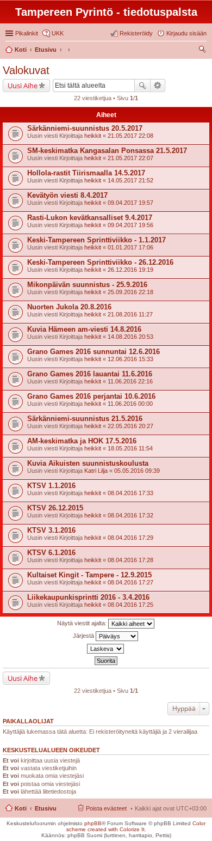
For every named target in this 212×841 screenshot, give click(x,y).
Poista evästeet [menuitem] (106, 808)
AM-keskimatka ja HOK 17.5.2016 (81, 441)
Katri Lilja (96, 470)
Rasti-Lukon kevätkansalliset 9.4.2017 (89, 218)
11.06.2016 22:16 (130, 381)
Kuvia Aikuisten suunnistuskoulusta (87, 463)
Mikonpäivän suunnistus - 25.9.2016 (87, 285)
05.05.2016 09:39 (137, 470)
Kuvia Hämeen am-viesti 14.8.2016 (84, 329)
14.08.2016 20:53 (130, 336)
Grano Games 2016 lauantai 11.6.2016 (89, 374)
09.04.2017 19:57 (130, 202)
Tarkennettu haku (158, 85)
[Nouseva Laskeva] (106, 649)
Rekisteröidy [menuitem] (136, 33)
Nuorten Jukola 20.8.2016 (69, 307)
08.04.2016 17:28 (130, 560)
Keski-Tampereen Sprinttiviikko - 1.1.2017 (96, 240)
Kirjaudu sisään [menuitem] (186, 33)
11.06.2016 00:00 (130, 403)
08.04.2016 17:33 (130, 493)
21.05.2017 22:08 (130, 135)
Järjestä (84, 635)
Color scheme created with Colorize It (136, 826)
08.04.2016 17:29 (130, 537)
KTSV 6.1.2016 (51, 553)
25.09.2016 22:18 (130, 292)
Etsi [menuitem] (204, 50)
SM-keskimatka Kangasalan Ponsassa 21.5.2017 (107, 151)
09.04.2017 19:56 (130, 225)
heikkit (92, 135)
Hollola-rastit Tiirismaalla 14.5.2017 (86, 173)
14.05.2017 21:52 (130, 180)
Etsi (142, 85)
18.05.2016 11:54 (130, 448)
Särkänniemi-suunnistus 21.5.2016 (84, 419)
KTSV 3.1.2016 (51, 530)
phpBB (93, 823)
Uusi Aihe (23, 85)
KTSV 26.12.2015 (55, 508)
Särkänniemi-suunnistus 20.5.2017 (84, 128)
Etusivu (46, 808)
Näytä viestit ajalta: (82, 623)
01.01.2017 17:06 (130, 247)
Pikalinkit (26, 33)
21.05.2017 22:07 (130, 158)
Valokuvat (26, 70)
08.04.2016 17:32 (130, 515)
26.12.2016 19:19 (130, 269)
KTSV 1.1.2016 (51, 486)
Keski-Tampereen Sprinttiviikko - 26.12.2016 (100, 262)
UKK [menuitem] (58, 33)
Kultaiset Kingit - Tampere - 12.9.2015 (89, 575)
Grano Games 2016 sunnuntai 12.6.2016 (93, 352)
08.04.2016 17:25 (130, 604)
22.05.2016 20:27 (130, 426)
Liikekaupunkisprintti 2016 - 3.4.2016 (88, 597)
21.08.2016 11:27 (130, 314)
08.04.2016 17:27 (130, 582)
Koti (21, 808)
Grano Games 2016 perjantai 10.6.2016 (91, 396)
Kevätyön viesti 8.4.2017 (67, 195)
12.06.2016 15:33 (130, 359)
